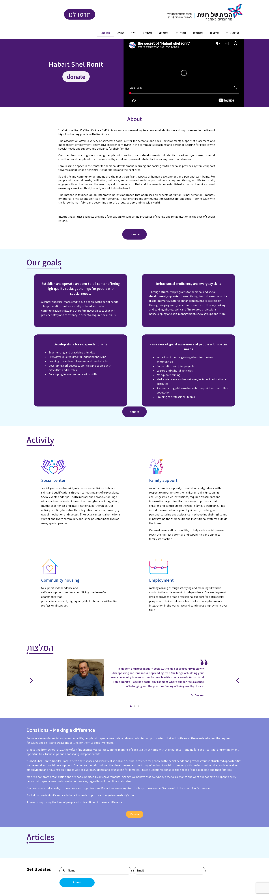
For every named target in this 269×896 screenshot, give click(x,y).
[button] (131, 706)
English (105, 33)
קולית (120, 33)
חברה (183, 33)
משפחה (147, 33)
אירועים (214, 33)
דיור (133, 33)
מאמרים (198, 33)
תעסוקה (164, 33)
